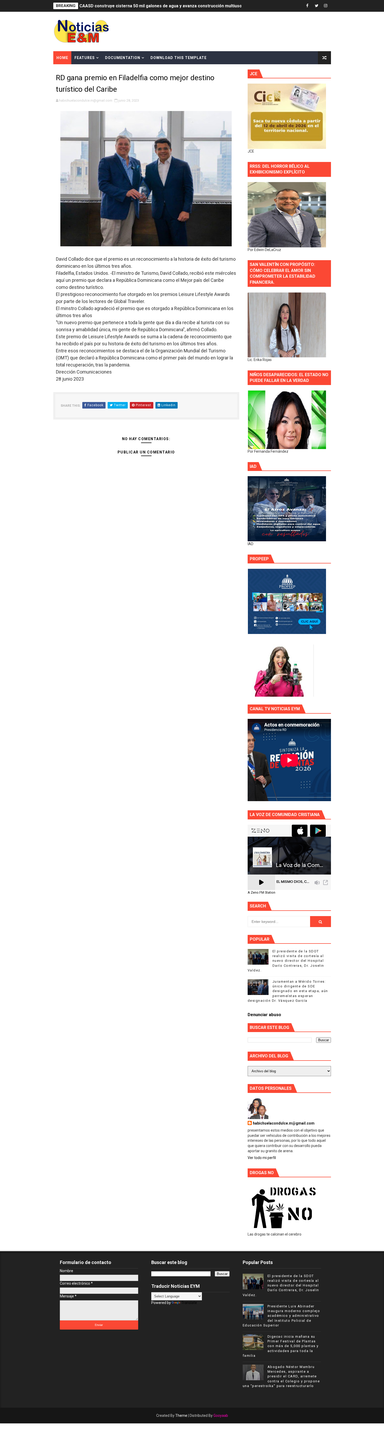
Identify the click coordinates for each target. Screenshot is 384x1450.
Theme (181, 1415)
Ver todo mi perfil (262, 1158)
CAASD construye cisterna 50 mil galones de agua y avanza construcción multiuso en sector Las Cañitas (182, 5)
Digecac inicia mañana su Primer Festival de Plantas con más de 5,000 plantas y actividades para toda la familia (281, 1346)
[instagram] (326, 6)
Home (62, 58)
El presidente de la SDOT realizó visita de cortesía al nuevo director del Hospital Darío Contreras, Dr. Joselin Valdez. (286, 960)
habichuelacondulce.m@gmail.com (284, 1123)
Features (84, 58)
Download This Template (178, 58)
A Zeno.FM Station (261, 892)
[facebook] (307, 6)
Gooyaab (220, 1415)
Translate (189, 1303)
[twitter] (317, 6)
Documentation (122, 58)
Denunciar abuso (264, 1014)
